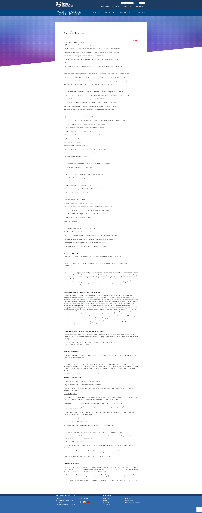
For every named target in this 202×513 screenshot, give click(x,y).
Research (131, 12)
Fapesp (81, 374)
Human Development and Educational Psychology (76, 31)
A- (140, 3)
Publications (141, 12)
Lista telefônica (106, 499)
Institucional (139, 7)
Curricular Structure (110, 12)
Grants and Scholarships (74, 33)
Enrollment (123, 12)
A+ (143, 3)
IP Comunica (127, 7)
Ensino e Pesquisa (107, 7)
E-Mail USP (105, 503)
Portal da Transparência (132, 503)
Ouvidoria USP (129, 501)
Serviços (118, 7)
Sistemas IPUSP (106, 501)
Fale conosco (106, 505)
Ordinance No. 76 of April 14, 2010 (87, 298)
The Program (96, 12)
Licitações (128, 499)
